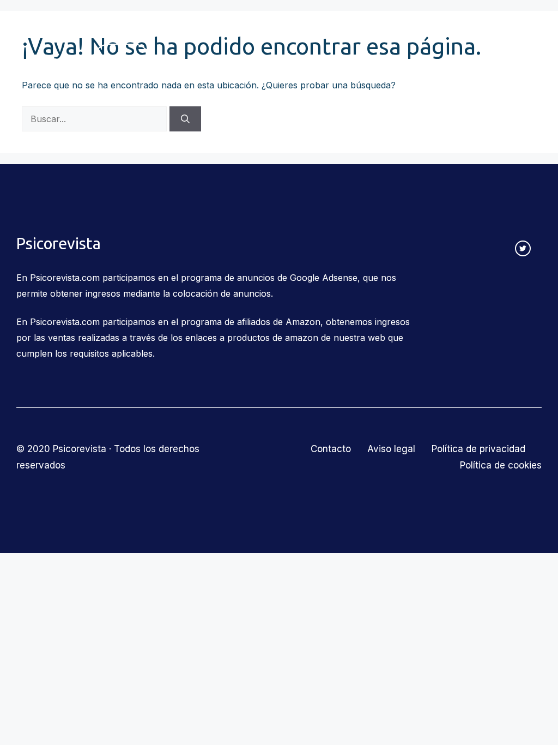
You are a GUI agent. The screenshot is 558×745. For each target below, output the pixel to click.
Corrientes (122, 27)
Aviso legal (391, 448)
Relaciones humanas (216, 27)
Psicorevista (50, 61)
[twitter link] (523, 248)
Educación (309, 27)
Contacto (121, 61)
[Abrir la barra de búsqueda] (107, 95)
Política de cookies (501, 465)
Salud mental (388, 27)
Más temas (468, 27)
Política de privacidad (478, 448)
